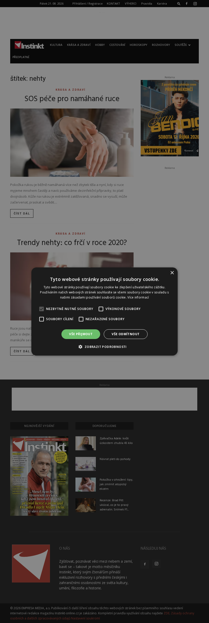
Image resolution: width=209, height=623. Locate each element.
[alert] (104, 311)
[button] (104, 346)
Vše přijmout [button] (81, 334)
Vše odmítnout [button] (125, 334)
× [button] (172, 273)
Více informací (138, 297)
